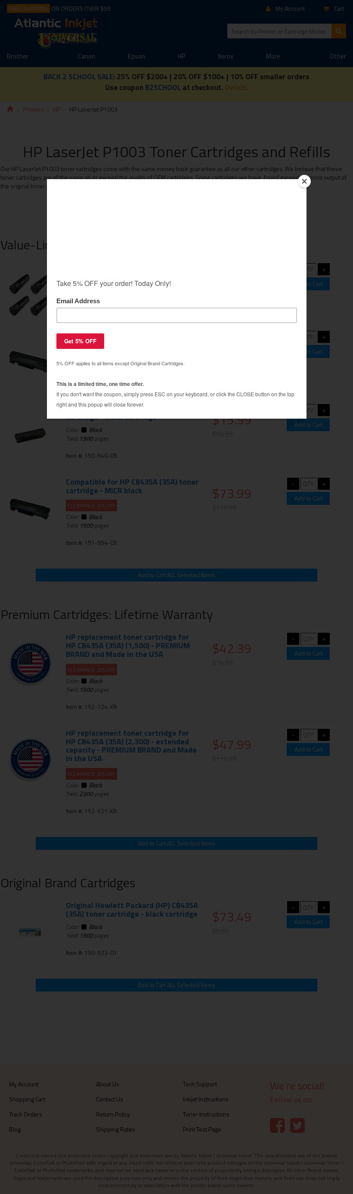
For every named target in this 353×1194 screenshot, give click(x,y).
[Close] (304, 181)
